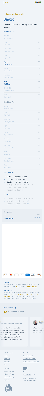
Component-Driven (29, 380)
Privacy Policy (9, 374)
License (6, 368)
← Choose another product (14, 14)
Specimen (7, 359)
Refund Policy (32, 286)
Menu (6, 2)
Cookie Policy (9, 377)
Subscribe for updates (31, 361)
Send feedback (28, 356)
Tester (6, 356)
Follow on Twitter (29, 359)
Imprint (6, 380)
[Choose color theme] (37, 2)
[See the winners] (8, 387)
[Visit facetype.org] (25, 369)
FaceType (27, 374)
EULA (17, 286)
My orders (26, 353)
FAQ (5, 364)
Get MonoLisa (8, 353)
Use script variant (16, 312)
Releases (7, 361)
